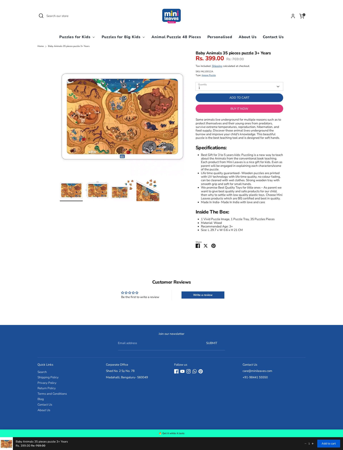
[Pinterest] (200, 371)
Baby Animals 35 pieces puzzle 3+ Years (69, 46)
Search (42, 372)
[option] (122, 114)
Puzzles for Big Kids (122, 36)
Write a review (203, 295)
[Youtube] (182, 371)
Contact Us (273, 36)
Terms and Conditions (52, 394)
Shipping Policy (48, 377)
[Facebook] (176, 371)
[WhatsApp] (194, 371)
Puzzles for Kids (75, 36)
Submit (211, 343)
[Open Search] (41, 15)
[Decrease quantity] (305, 443)
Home (41, 46)
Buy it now (239, 109)
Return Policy (47, 388)
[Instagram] (188, 371)
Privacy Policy (47, 383)
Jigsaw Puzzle (209, 75)
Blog (41, 399)
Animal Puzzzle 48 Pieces (176, 36)
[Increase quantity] (312, 443)
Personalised (219, 36)
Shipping (217, 66)
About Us (248, 36)
